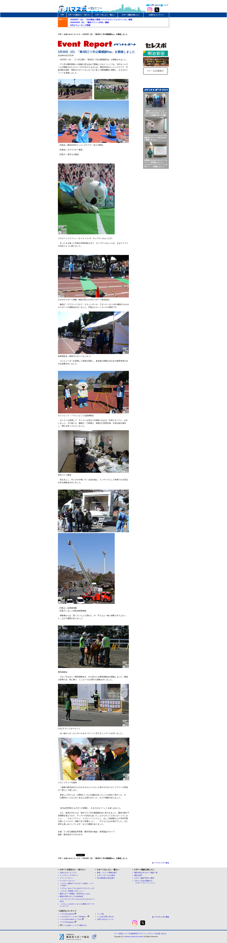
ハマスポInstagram (67, 922)
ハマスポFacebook (67, 914)
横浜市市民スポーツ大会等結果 (71, 896)
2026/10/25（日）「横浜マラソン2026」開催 (89, 22)
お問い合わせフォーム (105, 919)
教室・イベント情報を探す (107, 872)
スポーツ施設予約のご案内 (144, 878)
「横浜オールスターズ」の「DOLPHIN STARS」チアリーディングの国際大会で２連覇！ (156, 113)
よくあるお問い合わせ (105, 917)
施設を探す (138, 875)
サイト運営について (121, 934)
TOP (62, 15)
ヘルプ (165, 5)
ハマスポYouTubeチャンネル (70, 919)
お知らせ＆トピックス (72, 34)
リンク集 (100, 914)
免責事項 (133, 934)
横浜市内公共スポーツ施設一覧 (145, 872)
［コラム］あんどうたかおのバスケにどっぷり (77, 888)
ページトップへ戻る (161, 863)
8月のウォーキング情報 (80, 25)
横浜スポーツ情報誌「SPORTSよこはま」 (75, 894)
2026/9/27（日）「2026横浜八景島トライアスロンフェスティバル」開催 (101, 20)
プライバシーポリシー (146, 934)
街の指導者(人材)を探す (106, 878)
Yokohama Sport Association (133, 936)
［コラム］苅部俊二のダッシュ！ (72, 891)
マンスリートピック (67, 881)
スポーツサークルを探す (106, 875)
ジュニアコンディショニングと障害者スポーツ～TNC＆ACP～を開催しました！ (156, 138)
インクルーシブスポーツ (69, 875)
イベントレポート (66, 878)
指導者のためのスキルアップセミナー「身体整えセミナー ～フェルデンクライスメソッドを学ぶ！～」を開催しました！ (155, 163)
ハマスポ (80, 8)
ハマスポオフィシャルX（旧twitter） (73, 917)
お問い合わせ (155, 5)
